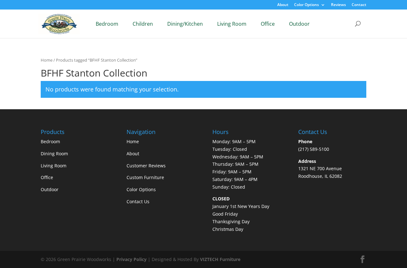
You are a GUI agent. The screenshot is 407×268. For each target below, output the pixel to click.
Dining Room (54, 154)
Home (46, 60)
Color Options (306, 5)
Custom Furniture (145, 177)
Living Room (231, 23)
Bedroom (107, 23)
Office (268, 23)
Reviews (338, 5)
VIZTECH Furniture (220, 259)
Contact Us (138, 201)
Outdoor (299, 23)
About (282, 5)
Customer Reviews (146, 166)
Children (143, 23)
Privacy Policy (131, 259)
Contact (359, 5)
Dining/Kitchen (185, 23)
